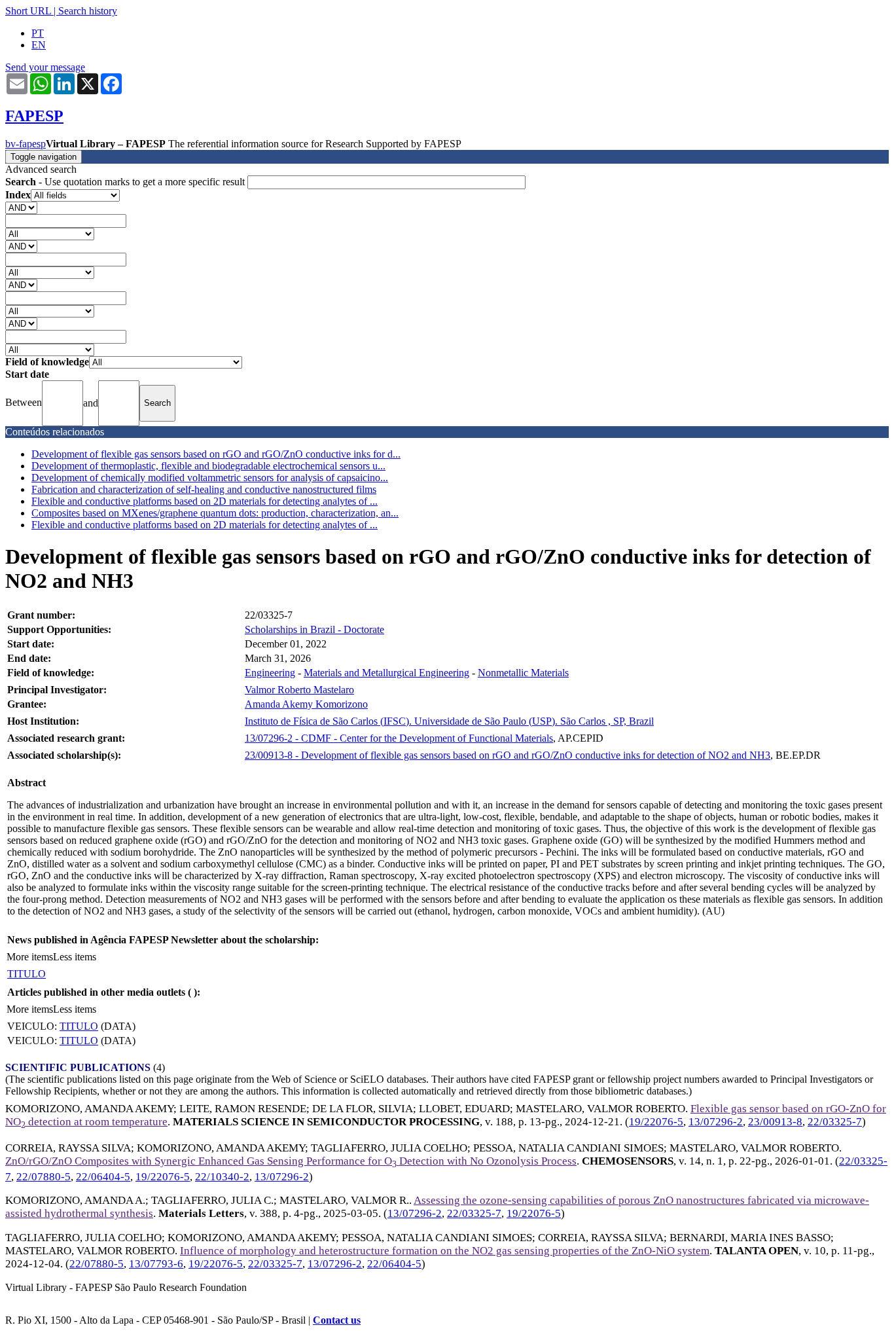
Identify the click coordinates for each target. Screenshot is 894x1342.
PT (37, 33)
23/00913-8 (775, 1121)
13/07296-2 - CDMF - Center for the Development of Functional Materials (399, 738)
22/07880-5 (43, 1176)
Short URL (28, 10)
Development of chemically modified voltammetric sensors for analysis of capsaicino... (209, 477)
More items (30, 956)
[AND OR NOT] (21, 207)
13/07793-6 (156, 1264)
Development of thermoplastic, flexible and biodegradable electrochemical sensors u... (208, 465)
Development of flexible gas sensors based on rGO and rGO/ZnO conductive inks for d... (216, 454)
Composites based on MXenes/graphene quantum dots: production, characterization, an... (215, 512)
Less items (74, 956)
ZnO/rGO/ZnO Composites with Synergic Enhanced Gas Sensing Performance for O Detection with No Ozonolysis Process (291, 1161)
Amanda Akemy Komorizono (306, 704)
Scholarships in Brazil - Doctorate (314, 629)
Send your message (45, 67)
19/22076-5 (656, 1121)
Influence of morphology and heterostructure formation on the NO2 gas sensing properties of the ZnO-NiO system (444, 1250)
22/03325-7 (835, 1121)
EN (38, 44)
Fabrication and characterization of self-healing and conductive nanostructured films (203, 489)
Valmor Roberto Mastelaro (299, 689)
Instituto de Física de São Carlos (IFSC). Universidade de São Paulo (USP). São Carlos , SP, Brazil (449, 721)
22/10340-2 (222, 1176)
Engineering (270, 672)
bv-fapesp (25, 143)
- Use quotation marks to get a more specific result (126, 181)
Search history (87, 10)
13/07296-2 (715, 1121)
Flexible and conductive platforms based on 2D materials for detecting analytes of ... (204, 501)
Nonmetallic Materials (523, 672)
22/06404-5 (103, 1176)
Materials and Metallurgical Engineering (386, 672)
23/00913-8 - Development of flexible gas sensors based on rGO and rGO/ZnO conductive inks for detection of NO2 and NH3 (507, 755)
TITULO (26, 973)
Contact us (337, 1320)
